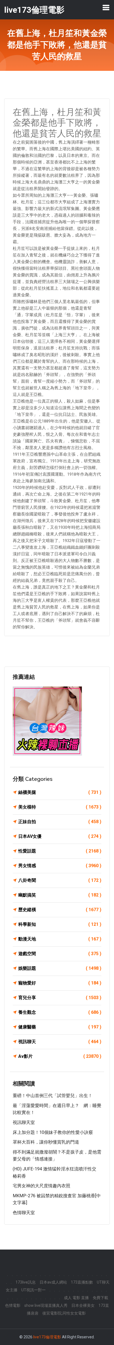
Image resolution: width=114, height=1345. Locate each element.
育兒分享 (59, 997)
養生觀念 (59, 1012)
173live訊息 (25, 1282)
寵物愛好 (59, 983)
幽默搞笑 (59, 895)
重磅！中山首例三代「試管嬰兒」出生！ (52, 1095)
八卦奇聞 (59, 880)
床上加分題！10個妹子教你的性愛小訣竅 (53, 1132)
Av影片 (59, 1056)
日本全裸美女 (83, 1305)
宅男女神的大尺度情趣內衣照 (41, 1185)
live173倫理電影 (47, 1337)
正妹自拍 (59, 821)
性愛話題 (59, 851)
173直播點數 (82, 1282)
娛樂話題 (59, 968)
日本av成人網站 (53, 1282)
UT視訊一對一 (33, 1290)
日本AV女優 (59, 836)
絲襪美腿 (59, 792)
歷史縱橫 (59, 909)
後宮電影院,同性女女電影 (64, 1313)
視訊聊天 (59, 1041)
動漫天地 (59, 939)
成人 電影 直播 (76, 1297)
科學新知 (59, 924)
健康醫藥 (59, 1027)
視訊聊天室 (24, 1122)
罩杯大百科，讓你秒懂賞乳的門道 (46, 1142)
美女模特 (59, 807)
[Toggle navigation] (106, 7)
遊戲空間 (59, 953)
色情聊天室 (24, 1212)
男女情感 (59, 865)
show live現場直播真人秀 (46, 1305)
